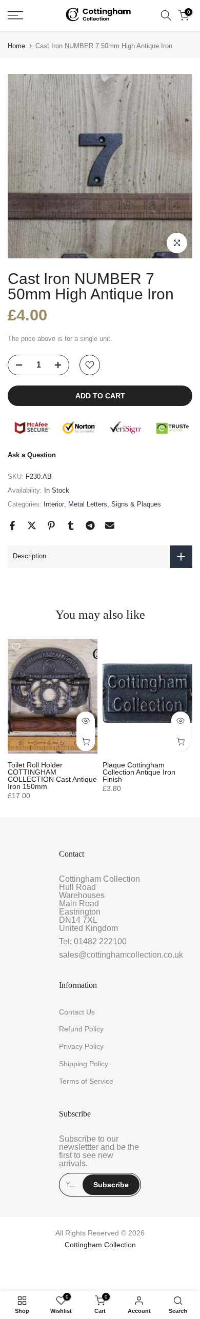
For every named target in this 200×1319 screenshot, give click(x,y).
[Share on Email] (109, 525)
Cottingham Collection (100, 1245)
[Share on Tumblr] (70, 525)
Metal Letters (87, 504)
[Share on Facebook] (12, 525)
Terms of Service (86, 1081)
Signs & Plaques (136, 504)
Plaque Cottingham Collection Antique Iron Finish (139, 772)
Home (16, 46)
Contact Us (77, 1012)
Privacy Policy (81, 1046)
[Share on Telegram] (90, 525)
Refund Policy (81, 1029)
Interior (54, 504)
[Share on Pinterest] (51, 525)
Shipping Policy (83, 1064)
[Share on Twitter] (31, 525)
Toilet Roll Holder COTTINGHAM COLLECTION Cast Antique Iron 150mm (52, 775)
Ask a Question (32, 455)
